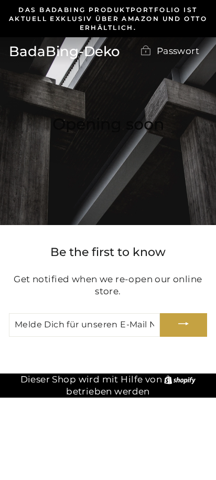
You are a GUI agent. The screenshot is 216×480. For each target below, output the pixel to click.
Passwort (178, 51)
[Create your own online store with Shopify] (180, 379)
